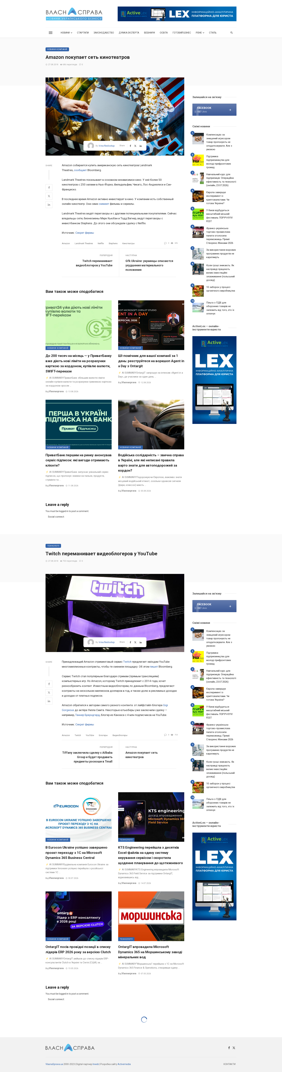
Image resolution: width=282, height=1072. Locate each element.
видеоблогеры (120, 735)
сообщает (80, 170)
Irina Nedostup (107, 145)
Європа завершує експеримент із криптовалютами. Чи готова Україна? (217, 198)
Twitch (127, 661)
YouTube (90, 735)
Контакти (229, 1064)
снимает (104, 203)
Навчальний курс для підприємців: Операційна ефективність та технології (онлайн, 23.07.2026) (221, 180)
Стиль (213, 32)
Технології (53, 546)
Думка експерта (129, 32)
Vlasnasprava (56, 391)
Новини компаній (57, 49)
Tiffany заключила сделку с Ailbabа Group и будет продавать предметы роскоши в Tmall (87, 757)
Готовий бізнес (182, 32)
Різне (199, 32)
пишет (154, 666)
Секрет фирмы (84, 232)
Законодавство (104, 32)
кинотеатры (128, 243)
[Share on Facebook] (49, 187)
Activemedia (124, 1064)
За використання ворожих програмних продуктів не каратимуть (221, 253)
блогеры (103, 735)
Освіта (164, 32)
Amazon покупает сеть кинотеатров (141, 755)
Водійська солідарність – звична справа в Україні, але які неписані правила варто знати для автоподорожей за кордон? (151, 463)
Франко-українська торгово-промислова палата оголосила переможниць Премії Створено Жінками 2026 (219, 235)
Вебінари (149, 32)
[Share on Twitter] (49, 196)
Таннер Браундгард (87, 715)
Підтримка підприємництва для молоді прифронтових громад (218, 162)
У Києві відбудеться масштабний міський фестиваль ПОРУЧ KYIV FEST (219, 216)
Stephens (113, 243)
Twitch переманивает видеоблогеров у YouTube (94, 263)
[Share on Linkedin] (49, 204)
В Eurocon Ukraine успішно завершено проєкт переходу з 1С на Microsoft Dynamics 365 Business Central (76, 853)
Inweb (96, 1064)
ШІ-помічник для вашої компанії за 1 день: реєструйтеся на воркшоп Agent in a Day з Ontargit (151, 361)
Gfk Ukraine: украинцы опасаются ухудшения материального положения (149, 265)
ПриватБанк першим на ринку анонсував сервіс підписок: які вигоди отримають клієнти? (79, 460)
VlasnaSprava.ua (54, 1064)
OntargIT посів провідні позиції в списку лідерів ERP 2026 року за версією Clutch (78, 949)
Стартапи (83, 32)
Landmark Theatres (84, 243)
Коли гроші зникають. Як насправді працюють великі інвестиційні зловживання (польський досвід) (220, 273)
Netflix (101, 243)
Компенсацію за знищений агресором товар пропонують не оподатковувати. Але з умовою (219, 142)
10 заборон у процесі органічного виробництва (220, 289)
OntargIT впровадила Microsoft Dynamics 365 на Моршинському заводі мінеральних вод (150, 952)
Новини (65, 32)
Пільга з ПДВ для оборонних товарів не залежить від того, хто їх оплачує (220, 308)
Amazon (66, 243)
